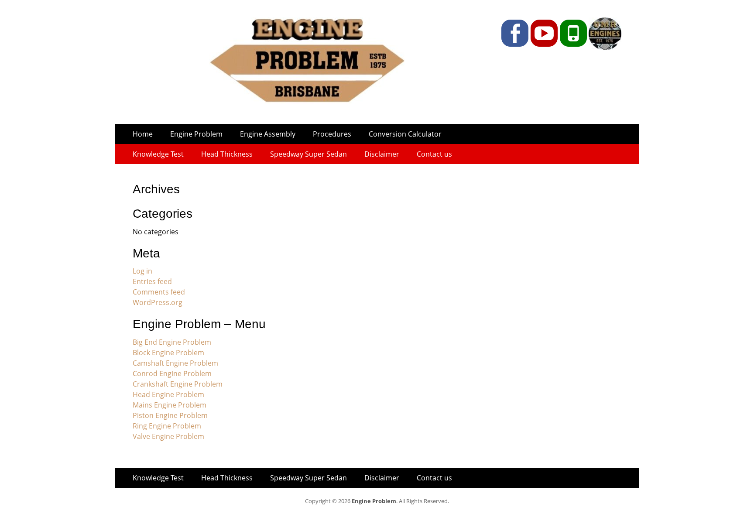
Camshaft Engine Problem (175, 363)
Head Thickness (227, 154)
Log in (142, 271)
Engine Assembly (267, 134)
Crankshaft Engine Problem (178, 384)
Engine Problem (196, 134)
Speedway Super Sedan (308, 154)
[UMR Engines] (604, 47)
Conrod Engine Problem (172, 373)
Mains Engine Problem (169, 405)
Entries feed (152, 281)
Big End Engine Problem (172, 342)
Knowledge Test (158, 154)
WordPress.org (157, 302)
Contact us (434, 154)
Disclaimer (381, 154)
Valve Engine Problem (168, 436)
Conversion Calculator (405, 134)
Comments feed (159, 292)
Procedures (332, 134)
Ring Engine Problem (167, 426)
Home (143, 134)
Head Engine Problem (168, 394)
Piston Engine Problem (170, 415)
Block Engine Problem (168, 352)
